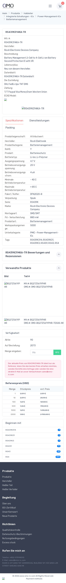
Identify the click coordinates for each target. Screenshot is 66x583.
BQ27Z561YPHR (38, 283)
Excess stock (9, 542)
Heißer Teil (7, 485)
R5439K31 (10, 435)
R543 (8, 451)
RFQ (57, 352)
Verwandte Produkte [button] (18, 268)
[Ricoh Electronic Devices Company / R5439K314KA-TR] (33, 108)
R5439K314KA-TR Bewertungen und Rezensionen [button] (28, 254)
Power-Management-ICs (49, 16)
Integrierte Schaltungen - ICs (20, 16)
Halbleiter (28, 13)
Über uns (6, 503)
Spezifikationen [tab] (14, 120)
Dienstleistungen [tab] (39, 120)
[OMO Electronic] (8, 6)
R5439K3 (10, 441)
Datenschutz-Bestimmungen (17, 534)
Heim (4, 13)
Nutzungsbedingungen (13, 538)
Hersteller (7, 481)
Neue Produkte (9, 516)
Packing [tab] (10, 127)
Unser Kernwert (10, 512)
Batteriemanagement (16, 19)
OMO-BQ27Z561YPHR (41, 287)
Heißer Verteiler (9, 489)
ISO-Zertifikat (9, 507)
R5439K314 (11, 430)
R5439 (9, 446)
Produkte (15, 13)
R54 (7, 457)
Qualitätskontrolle (11, 530)
